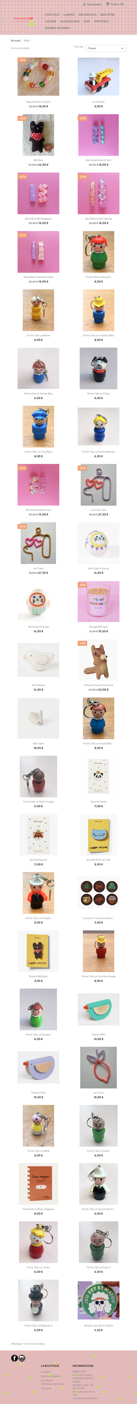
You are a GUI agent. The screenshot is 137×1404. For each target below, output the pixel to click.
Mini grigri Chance (98, 568)
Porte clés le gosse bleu (38, 393)
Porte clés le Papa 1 (98, 1150)
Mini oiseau (38, 685)
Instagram (22, 1358)
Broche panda (99, 801)
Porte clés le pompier (38, 918)
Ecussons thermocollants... (99, 918)
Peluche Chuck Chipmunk (98, 685)
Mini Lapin (38, 743)
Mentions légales (50, 1376)
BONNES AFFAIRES (57, 28)
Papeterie (101, 21)
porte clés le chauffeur (38, 451)
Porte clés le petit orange (38, 801)
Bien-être (107, 15)
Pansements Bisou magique (38, 1209)
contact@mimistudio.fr (86, 1398)
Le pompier (98, 101)
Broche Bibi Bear (38, 976)
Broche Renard (38, 859)
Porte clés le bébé (38, 1150)
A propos (46, 1388)
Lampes (69, 15)
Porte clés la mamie (38, 335)
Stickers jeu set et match (98, 1325)
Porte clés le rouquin (98, 277)
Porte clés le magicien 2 (38, 1325)
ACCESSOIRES (70, 21)
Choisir (106, 48)
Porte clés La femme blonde (98, 451)
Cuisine (50, 21)
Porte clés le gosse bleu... (98, 743)
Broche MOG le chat (99, 859)
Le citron (98, 1092)
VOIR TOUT (52, 15)
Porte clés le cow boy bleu (98, 335)
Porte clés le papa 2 (98, 1267)
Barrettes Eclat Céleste (98, 218)
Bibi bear (38, 160)
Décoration (88, 15)
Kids (87, 21)
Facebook (14, 1358)
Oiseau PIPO (99, 1034)
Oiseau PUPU (38, 1092)
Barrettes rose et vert (98, 160)
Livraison (46, 1371)
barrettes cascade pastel (38, 277)
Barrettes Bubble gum (38, 509)
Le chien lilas (98, 509)
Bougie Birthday (99, 626)
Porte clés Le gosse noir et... (98, 1209)
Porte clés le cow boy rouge (99, 976)
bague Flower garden (38, 101)
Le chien (38, 568)
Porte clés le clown (38, 1267)
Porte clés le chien (98, 393)
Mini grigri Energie (38, 626)
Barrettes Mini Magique (38, 218)
